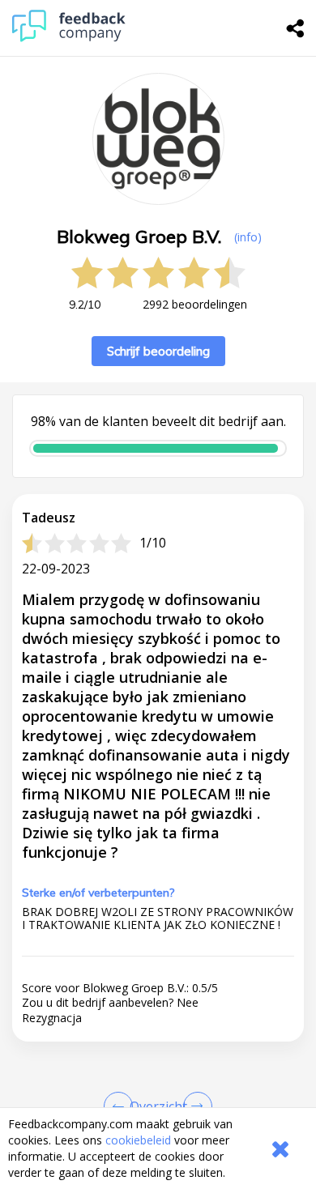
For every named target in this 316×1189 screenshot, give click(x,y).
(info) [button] (248, 237)
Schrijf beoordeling (158, 351)
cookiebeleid (138, 1140)
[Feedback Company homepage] (69, 38)
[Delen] (296, 28)
